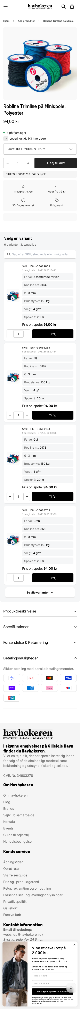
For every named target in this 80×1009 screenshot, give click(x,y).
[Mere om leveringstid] (5, 138)
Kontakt (9, 822)
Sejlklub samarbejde (18, 815)
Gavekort (10, 908)
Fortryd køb (12, 915)
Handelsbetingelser (18, 841)
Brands (8, 808)
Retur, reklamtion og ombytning (27, 888)
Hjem (6, 20)
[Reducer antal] (10, 334)
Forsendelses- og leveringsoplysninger (33, 895)
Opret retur (11, 869)
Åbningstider (13, 862)
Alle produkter (26, 20)
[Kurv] (72, 6)
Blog (6, 802)
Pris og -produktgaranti (21, 882)
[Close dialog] (74, 944)
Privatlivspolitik (15, 901)
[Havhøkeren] (40, 6)
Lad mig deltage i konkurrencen (52, 991)
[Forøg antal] (27, 334)
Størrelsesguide (15, 875)
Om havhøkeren (15, 795)
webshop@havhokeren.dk (23, 934)
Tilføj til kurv (56, 163)
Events (8, 828)
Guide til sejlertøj (16, 835)
